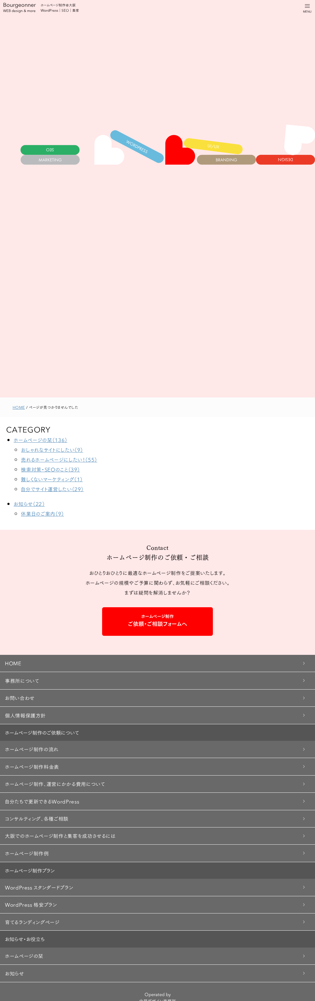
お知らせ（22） (29, 503)
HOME (13, 663)
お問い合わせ (20, 698)
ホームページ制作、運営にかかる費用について (55, 784)
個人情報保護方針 (25, 715)
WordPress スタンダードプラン (39, 887)
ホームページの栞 (24, 956)
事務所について (22, 680)
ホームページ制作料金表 (32, 766)
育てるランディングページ (32, 922)
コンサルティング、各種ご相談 (37, 818)
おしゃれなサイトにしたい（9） (52, 449)
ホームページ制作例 (27, 853)
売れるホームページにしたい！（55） (59, 459)
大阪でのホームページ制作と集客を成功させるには (60, 835)
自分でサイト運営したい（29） (52, 489)
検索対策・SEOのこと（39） (50, 469)
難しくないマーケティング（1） (52, 479)
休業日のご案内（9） (42, 513)
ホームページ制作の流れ (31, 749)
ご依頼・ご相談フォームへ (157, 620)
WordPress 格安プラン (31, 904)
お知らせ (14, 973)
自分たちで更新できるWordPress (42, 801)
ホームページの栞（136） (40, 440)
